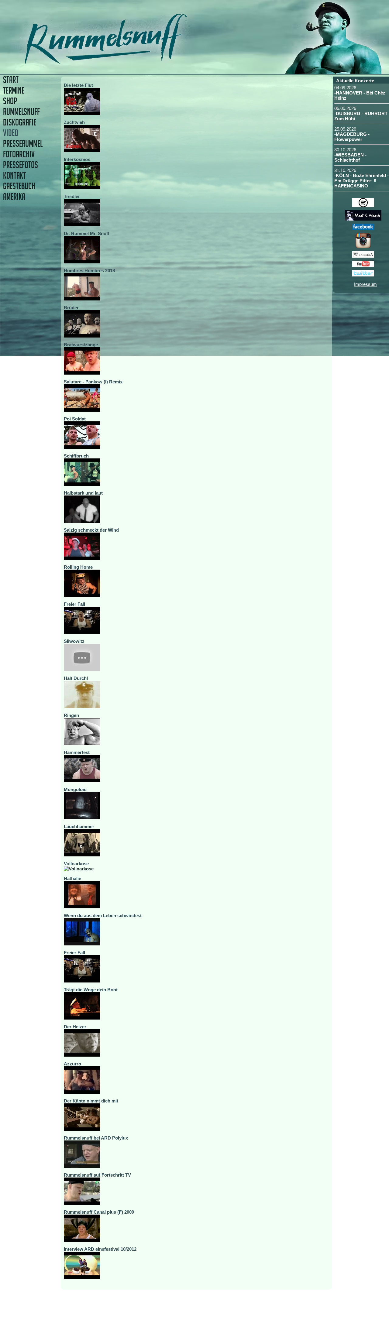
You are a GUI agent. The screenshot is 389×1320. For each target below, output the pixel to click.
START (11, 80)
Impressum (365, 284)
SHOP (10, 101)
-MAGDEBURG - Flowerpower (352, 137)
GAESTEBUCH (19, 186)
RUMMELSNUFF (21, 112)
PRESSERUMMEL (23, 144)
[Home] (148, 62)
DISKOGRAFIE (19, 122)
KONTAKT (14, 175)
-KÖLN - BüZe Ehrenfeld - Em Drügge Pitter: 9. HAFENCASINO (361, 180)
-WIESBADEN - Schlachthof (350, 157)
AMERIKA (14, 197)
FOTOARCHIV (19, 154)
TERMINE (13, 90)
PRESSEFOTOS (20, 165)
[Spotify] (363, 205)
